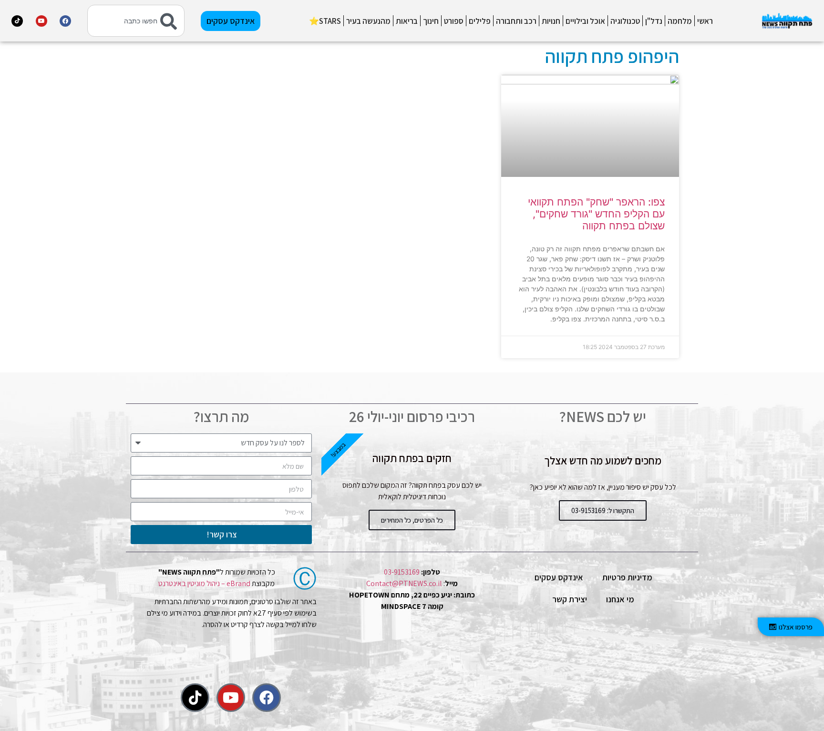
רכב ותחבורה (516, 21)
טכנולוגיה (625, 21)
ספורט (454, 21)
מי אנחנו (620, 599)
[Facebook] (65, 21)
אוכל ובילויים (585, 21)
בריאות (407, 21)
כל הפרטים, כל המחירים (412, 520)
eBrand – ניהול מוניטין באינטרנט (204, 583)
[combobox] (136, 21)
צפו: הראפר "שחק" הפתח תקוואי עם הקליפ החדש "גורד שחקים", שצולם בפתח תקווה (596, 214)
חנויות (551, 21)
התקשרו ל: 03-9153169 (602, 510)
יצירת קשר (569, 599)
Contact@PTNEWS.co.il (404, 583)
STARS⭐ (325, 21)
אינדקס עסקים (559, 577)
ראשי (705, 21)
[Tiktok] (17, 21)
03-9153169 (402, 572)
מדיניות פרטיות (627, 577)
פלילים (480, 21)
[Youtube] (41, 21)
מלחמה (680, 21)
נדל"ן (653, 21)
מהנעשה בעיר (368, 21)
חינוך (431, 21)
